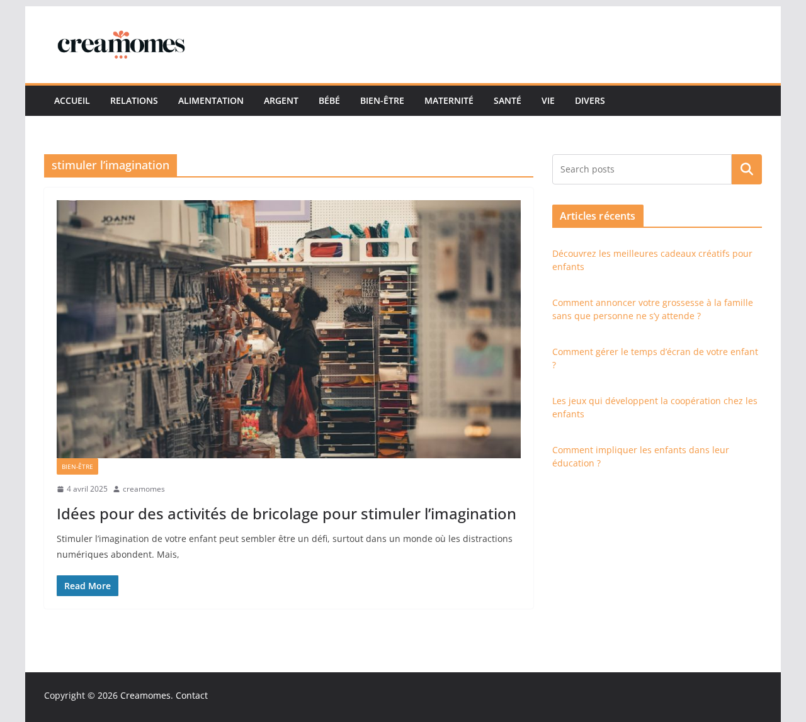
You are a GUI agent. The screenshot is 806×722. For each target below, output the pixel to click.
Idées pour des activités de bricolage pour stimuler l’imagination (286, 513)
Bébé (329, 100)
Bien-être (382, 100)
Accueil (72, 100)
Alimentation (211, 100)
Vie (548, 100)
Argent (281, 100)
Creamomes (145, 695)
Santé (507, 100)
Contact (192, 695)
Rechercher (747, 169)
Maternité (449, 100)
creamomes (144, 488)
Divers (590, 100)
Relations (134, 100)
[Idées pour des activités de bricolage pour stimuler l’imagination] (289, 329)
